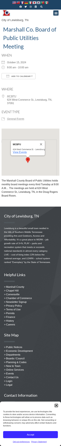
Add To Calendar (21, 76)
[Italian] (30, 2)
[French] (22, 2)
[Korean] (39, 2)
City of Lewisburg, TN (15, 20)
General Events (15, 119)
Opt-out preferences (21, 442)
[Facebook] (20, 7)
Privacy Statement (39, 442)
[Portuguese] (43, 2)
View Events (20, 152)
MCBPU (11, 96)
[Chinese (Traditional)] (18, 2)
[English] (14, 2)
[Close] (41, 144)
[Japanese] (35, 2)
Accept (30, 434)
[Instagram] (30, 7)
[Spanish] (47, 2)
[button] (56, 405)
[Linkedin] (35, 7)
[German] (26, 2)
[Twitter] (25, 7)
